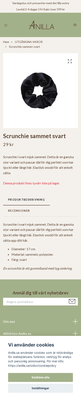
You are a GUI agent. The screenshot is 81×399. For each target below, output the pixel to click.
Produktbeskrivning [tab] (26, 199)
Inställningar (40, 388)
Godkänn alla (40, 377)
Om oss (9, 321)
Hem (6, 42)
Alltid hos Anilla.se (17, 333)
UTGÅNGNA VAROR (29, 42)
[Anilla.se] (41, 25)
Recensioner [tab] (19, 210)
